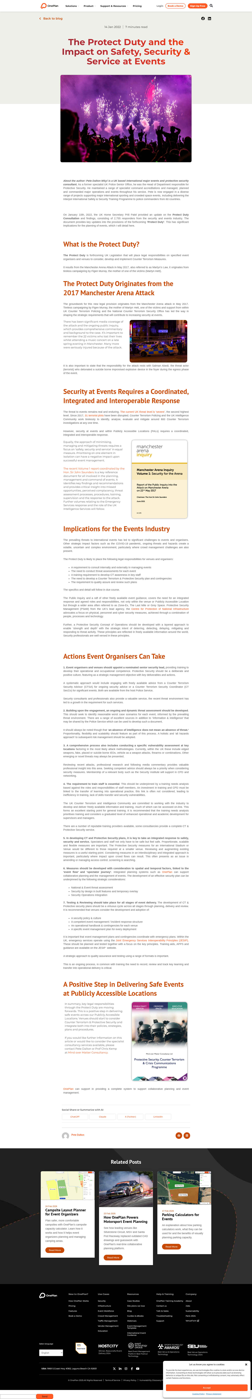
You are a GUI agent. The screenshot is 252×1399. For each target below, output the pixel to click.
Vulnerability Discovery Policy (153, 1380)
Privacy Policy (129, 1380)
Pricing (72, 1306)
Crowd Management (108, 1316)
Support (160, 1321)
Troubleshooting (164, 1316)
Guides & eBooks (135, 1316)
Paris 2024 (191, 1316)
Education (103, 1331)
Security (102, 1301)
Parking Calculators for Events (180, 1216)
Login (160, 6)
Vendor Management (108, 1326)
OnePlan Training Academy (169, 1301)
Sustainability (192, 1311)
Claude (102, 1116)
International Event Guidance (136, 1334)
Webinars (131, 1321)
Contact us (161, 1306)
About (189, 1301)
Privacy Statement (213, 1394)
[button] (246, 1364)
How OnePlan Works (79, 1301)
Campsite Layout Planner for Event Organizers (65, 1212)
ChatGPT (74, 1116)
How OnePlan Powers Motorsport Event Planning (125, 1219)
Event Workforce (106, 1311)
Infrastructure (104, 1306)
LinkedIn (158, 1116)
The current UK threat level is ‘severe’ (142, 411)
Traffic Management (107, 1321)
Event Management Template (136, 1327)
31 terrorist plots (94, 415)
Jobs (188, 1306)
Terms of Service (112, 1380)
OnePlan (167, 872)
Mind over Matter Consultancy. (88, 1052)
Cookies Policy (198, 1394)
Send (44, 1396)
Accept (207, 1387)
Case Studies (133, 1301)
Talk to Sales (162, 1311)
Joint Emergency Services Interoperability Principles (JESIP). (152, 940)
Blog (129, 1311)
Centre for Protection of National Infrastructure (160, 608)
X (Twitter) (130, 1116)
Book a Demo (75, 1316)
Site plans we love (136, 1306)
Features (73, 1311)
